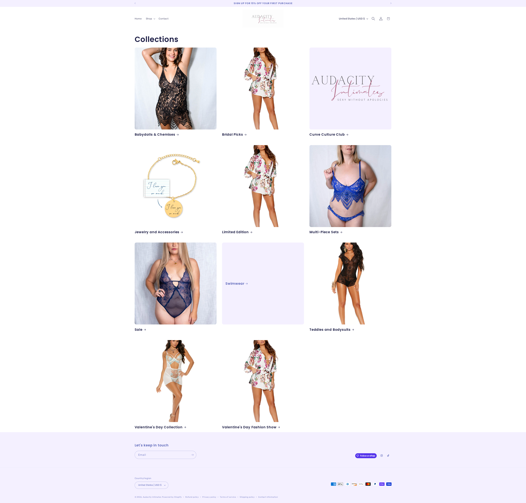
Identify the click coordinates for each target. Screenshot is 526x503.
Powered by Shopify (172, 497)
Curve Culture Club (327, 134)
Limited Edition (235, 232)
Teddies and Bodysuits (330, 329)
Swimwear (234, 283)
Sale (138, 329)
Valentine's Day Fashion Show (249, 427)
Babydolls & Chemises (155, 134)
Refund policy (192, 497)
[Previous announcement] (135, 3)
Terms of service (228, 497)
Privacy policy (209, 497)
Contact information (268, 497)
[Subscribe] (192, 455)
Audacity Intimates (152, 497)
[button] (150, 18)
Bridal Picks (232, 134)
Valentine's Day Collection (159, 427)
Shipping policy (247, 497)
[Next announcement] (391, 3)
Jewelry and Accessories (157, 232)
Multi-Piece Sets (324, 232)
